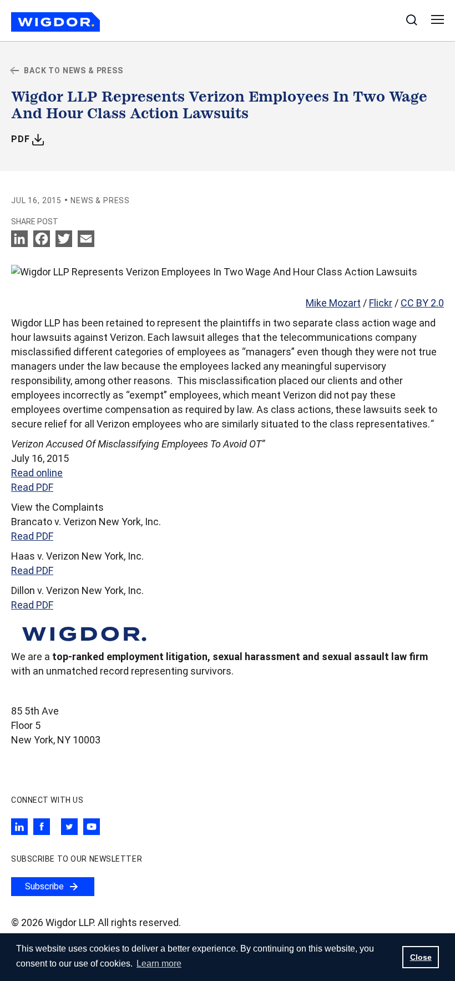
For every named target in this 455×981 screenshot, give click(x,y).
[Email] (86, 238)
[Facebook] (42, 238)
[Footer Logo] (83, 632)
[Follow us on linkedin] (19, 826)
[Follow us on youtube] (91, 826)
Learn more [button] (158, 963)
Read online (37, 473)
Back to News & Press (73, 70)
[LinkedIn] (21, 238)
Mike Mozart (333, 303)
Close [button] (421, 957)
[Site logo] (55, 22)
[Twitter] (64, 238)
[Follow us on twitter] (69, 826)
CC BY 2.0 (422, 303)
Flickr (380, 303)
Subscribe (44, 886)
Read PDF (32, 487)
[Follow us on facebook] (41, 826)
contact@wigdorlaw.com (67, 760)
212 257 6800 (41, 780)
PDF (27, 138)
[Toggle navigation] (437, 19)
